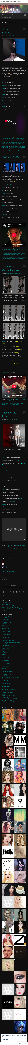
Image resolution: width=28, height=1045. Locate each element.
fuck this (12, 142)
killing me (9, 143)
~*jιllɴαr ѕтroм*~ (6, 645)
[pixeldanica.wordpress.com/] (20, 902)
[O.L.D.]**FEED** (5, 697)
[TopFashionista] (8, 840)
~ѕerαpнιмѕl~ (5, 620)
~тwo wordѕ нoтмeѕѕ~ (7, 616)
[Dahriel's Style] (8, 915)
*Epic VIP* (4, 467)
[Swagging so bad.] (8, 727)
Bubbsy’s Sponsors (6, 14)
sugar (3, 148)
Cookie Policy (5, 1039)
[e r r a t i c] (8, 1002)
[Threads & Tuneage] (8, 715)
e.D (15, 141)
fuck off (8, 142)
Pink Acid (4, 106)
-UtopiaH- (4, 220)
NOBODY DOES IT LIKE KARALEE (9, 695)
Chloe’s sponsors (15, 14)
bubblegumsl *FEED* (6, 683)
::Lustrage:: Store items (6, 17)
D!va (23, 139)
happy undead (14, 253)
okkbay (11, 144)
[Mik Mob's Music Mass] (20, 740)
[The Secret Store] (8, 827)
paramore (15, 144)
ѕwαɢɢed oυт (5, 668)
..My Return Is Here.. (6, 602)
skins (13, 147)
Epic (5, 546)
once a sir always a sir (7, 672)
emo (17, 141)
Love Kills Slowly (6, 663)
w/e (23, 148)
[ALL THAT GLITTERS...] (8, 965)
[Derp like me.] (20, 727)
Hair (18, 142)
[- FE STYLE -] (20, 952)
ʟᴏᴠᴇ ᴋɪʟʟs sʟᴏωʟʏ (6, 666)
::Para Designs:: (5, 208)
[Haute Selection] (8, 865)
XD (24, 148)
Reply (23, 548)
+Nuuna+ (4, 91)
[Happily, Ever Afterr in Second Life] (20, 715)
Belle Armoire (5, 691)
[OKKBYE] (20, 1002)
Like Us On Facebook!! (8, 571)
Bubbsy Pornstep (15, 35)
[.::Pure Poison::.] (20, 802)
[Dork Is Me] (8, 852)
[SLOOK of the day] (20, 852)
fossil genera (5, 662)
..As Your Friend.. (10, 156)
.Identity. (4, 94)
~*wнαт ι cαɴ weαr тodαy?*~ (8, 640)
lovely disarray (16, 143)
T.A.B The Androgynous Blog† (9, 688)
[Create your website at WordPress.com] (14, 1)
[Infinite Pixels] (8, 940)
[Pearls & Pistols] (8, 765)
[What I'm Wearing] (20, 877)
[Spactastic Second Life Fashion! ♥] (20, 827)
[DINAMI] (8, 952)
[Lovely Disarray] (20, 1027)
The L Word (4, 694)
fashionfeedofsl (5, 680)
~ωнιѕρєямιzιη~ (5, 628)
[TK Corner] (8, 752)
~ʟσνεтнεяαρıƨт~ (6, 619)
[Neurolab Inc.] (5, 85)
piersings (19, 144)
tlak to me (17, 148)
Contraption (8, 139)
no (7, 144)
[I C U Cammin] (8, 902)
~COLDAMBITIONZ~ (6, 674)
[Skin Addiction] (20, 965)
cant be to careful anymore (19, 138)
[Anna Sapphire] (8, 990)
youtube (5, 150)
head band (9, 546)
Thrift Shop (15, 360)
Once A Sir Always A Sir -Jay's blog (10, 681)
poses (3, 146)
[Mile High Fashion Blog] (8, 1015)
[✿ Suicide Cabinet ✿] (20, 990)
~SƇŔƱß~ (4, 623)
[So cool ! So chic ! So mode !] (20, 915)
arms (19, 137)
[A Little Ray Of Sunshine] (20, 765)
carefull (3, 139)
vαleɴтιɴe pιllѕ (5, 669)
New (6, 144)
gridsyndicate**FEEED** (7, 700)
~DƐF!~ (3, 625)
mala (22, 143)
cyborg (15, 139)
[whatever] (4, 372)
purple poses (14, 146)
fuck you (15, 142)
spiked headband (8, 548)
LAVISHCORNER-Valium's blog (9, 685)
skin (11, 147)
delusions (4, 251)
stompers (19, 147)
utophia (20, 148)
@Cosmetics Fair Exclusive (18, 109)
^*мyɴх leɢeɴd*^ (6, 648)
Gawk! (3, 477)
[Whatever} (11, 150)
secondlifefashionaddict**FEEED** (9, 698)
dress (10, 141)
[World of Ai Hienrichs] (20, 977)
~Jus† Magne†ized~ (6, 622)
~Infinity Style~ (5, 626)
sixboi (8, 147)
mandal (12, 546)
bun (18, 545)
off (9, 144)
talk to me (7, 148)
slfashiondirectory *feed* (8, 701)
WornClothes (5, 617)
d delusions (19, 139)
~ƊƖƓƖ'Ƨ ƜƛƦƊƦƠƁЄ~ (7, 636)
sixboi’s (3, 103)
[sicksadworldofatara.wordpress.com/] (20, 815)
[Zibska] (20, 940)
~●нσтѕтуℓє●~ (5, 643)
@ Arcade (13, 501)
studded (23, 147)
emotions (20, 141)
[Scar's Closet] (20, 890)
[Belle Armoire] (20, 840)
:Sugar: (3, 100)
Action (3, 211)
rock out (23, 146)
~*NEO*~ (4, 654)
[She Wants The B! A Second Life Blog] (20, 865)
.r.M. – (3, 82)
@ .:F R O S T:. (22, 498)
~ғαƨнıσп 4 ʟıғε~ (5, 637)
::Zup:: (3, 369)
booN (4, 457)
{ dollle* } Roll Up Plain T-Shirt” (8, 363)
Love (12, 143)
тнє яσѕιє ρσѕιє (5, 657)
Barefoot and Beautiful (7, 692)
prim (11, 146)
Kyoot (3, 205)
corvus (12, 139)
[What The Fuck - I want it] (8, 927)
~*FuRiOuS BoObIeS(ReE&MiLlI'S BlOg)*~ (11, 642)
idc (6, 143)
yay (2, 150)
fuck (5, 142)
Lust (20, 143)
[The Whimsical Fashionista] (8, 802)
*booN (3, 88)
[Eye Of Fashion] (8, 790)
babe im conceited (6, 659)
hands (21, 142)
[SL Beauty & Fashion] (20, 927)
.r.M (3, 190)
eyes (3, 142)
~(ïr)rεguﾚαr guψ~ (6, 631)
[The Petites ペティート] (20, 1015)
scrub (3, 147)
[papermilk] (20, 790)
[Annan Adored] (8, 740)
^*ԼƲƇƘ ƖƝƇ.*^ (5, 652)
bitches (22, 137)
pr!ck (6, 146)
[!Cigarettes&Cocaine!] (20, 777)
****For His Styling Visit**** (7, 184)
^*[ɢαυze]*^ (4, 651)
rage (18, 146)
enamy (24, 141)
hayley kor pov (5, 660)
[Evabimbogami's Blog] (8, 777)
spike (3, 548)
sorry (16, 147)
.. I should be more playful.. (8, 605)
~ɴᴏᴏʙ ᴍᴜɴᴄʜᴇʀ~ (6, 633)
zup (8, 150)
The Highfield (5, 678)
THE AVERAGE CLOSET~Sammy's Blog (10, 677)
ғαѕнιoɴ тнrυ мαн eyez (7, 671)
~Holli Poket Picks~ (6, 634)
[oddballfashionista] (8, 877)
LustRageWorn (5, 675)
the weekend (11, 148)
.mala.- (3, 97)
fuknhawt (4, 630)
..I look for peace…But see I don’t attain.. (11, 607)
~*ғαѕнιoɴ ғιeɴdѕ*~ (6, 639)
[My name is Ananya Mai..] (20, 752)
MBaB (3, 144)
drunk (13, 141)
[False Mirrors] (8, 890)
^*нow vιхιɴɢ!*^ (5, 649)
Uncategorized (9, 137)
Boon (16, 545)
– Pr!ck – (4, 187)
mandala (15, 546)
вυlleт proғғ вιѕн (6, 665)
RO (20, 146)
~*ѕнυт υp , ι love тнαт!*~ (7, 646)
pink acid (23, 144)
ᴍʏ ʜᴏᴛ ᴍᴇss (5, 656)
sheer (6, 147)
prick (8, 146)
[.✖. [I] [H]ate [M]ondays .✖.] (8, 815)
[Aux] (15, 548)
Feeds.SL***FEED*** (6, 686)
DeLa (8, 141)
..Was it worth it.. (6, 604)
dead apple (4, 141)
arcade (16, 137)
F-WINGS (4, 214)
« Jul (6, 596)
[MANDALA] (4, 504)
